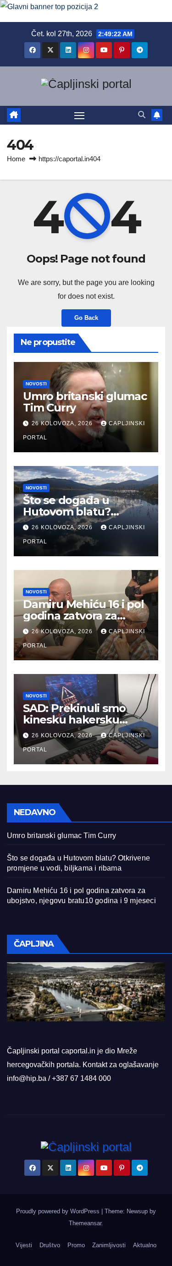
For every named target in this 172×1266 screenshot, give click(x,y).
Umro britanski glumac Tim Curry (85, 401)
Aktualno (144, 1245)
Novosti (36, 383)
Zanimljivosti (109, 1245)
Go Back (86, 317)
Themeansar (85, 1223)
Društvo (49, 1245)
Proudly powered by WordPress (58, 1211)
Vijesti (24, 1245)
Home (16, 159)
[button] (141, 115)
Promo (76, 1245)
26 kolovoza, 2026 (63, 423)
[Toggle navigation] (79, 115)
